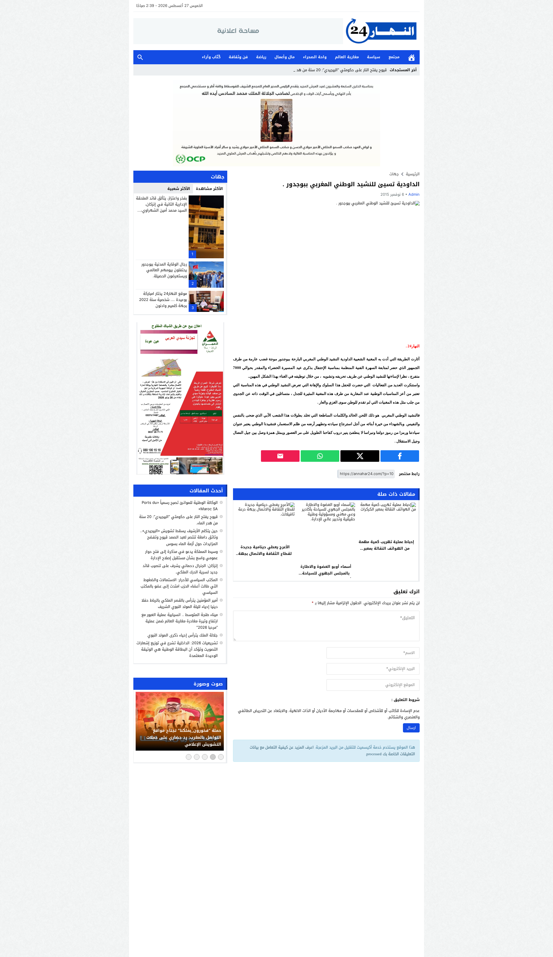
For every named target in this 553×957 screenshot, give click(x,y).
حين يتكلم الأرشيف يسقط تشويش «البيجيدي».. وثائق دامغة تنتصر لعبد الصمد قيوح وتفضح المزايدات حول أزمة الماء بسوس (179, 537)
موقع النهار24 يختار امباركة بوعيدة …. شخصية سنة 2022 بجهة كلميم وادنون (163, 299)
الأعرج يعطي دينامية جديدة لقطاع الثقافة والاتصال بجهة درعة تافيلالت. (265, 553)
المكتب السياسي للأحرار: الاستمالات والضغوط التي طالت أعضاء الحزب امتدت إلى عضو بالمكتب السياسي (179, 586)
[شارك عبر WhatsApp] (320, 456)
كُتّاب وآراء (211, 57)
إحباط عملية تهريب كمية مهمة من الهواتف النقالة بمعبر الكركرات (386, 548)
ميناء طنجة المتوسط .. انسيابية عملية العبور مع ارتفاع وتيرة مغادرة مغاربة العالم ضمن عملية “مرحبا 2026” (179, 621)
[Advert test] (180, 398)
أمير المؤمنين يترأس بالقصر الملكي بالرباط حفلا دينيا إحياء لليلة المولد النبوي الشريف (179, 603)
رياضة (261, 57)
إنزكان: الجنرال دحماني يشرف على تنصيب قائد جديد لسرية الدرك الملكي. (180, 569)
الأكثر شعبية (178, 188)
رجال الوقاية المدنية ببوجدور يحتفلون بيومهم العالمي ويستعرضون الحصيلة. (164, 270)
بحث (140, 57)
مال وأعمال (284, 57)
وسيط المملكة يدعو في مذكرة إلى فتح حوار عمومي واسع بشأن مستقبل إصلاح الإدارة (181, 555)
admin (414, 194)
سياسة (373, 57)
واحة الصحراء (315, 57)
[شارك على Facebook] (400, 456)
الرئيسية (411, 57)
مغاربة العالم (347, 57)
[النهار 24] (381, 31)
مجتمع (394, 57)
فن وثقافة (238, 57)
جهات (394, 174)
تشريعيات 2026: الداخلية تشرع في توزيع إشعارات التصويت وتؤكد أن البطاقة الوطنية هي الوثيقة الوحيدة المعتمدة (177, 649)
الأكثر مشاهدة (209, 188)
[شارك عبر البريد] (280, 456)
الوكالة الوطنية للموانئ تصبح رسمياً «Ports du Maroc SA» (180, 506)
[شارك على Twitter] (360, 456)
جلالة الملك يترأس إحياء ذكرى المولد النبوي (182, 635)
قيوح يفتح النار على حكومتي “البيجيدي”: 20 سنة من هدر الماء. (336, 70)
